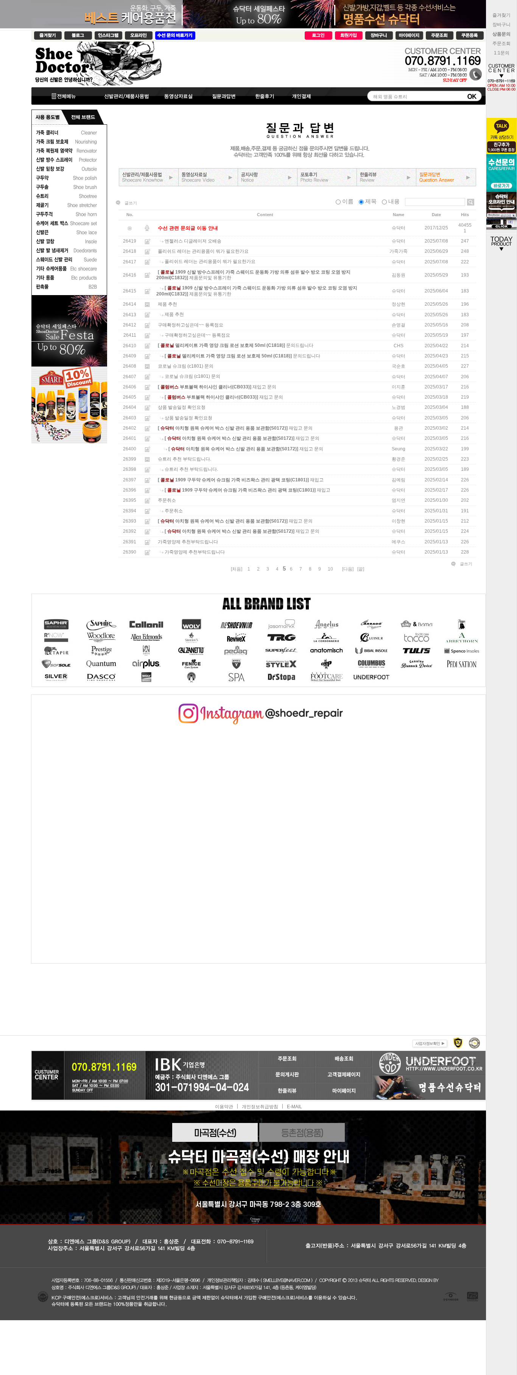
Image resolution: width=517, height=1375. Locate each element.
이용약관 (224, 1106)
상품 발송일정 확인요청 (182, 407)
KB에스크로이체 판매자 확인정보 (473, 1042)
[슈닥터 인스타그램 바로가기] (258, 706)
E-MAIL (294, 1106)
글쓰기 (131, 203)
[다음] (347, 569)
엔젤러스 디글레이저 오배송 (193, 241)
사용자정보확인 (429, 1042)
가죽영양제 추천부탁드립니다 (188, 541)
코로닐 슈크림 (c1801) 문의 (185, 366)
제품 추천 (167, 304)
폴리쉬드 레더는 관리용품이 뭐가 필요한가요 (203, 251)
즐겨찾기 (501, 15)
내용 (394, 201)
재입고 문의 (264, 387)
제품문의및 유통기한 (210, 277)
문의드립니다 (299, 345)
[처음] (236, 569)
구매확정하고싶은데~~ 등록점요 (190, 325)
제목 (371, 201)
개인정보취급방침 (260, 1106)
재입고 (317, 480)
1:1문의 (501, 53)
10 (330, 569)
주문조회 (501, 43)
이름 (348, 201)
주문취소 (167, 500)
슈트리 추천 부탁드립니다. (184, 459)
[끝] (360, 569)
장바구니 (501, 24)
